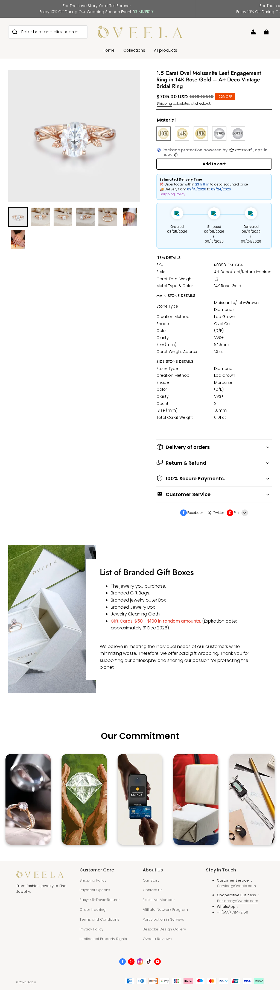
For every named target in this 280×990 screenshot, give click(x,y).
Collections (134, 50)
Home (109, 50)
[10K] (163, 133)
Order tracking (93, 909)
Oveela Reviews (157, 938)
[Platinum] (219, 133)
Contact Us (152, 889)
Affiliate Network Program (165, 909)
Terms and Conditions (99, 919)
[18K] (201, 133)
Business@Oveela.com (237, 900)
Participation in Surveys (163, 919)
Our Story (151, 880)
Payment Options (95, 889)
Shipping (164, 103)
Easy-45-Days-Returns (100, 899)
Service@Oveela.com (236, 885)
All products (165, 50)
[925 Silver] (238, 133)
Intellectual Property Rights (103, 938)
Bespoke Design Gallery (164, 929)
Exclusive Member (159, 899)
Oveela (31, 982)
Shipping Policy (172, 194)
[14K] (182, 133)
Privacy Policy (91, 929)
